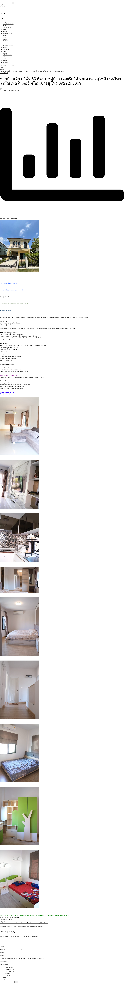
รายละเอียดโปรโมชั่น (8, 24)
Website (2, 955)
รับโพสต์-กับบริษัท (7, 33)
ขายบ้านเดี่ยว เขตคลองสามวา (62, 915)
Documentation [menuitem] (9, 969)
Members (5, 40)
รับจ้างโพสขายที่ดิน (14, 917)
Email (2, 952)
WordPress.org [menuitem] (9, 967)
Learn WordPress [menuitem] (9, 971)
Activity (5, 37)
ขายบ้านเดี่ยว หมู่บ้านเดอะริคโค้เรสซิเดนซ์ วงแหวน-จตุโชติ (22, 915)
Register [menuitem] (5, 979)
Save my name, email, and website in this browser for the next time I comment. (23, 958)
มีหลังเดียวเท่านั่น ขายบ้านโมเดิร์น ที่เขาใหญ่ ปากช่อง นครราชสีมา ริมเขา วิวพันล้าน (21, 925)
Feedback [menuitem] (7, 975)
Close (1, 18)
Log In (4, 29)
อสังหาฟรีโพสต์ (4, 73)
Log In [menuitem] (4, 977)
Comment (3, 946)
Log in (1, 5)
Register (2, 6)
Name (2, 949)
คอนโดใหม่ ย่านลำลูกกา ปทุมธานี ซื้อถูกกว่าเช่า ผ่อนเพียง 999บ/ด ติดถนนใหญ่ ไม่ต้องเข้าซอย (24, 922)
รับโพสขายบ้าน (4, 917)
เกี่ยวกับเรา (5, 26)
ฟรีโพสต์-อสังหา (7, 27)
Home (4, 22)
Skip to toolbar (4, 964)
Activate (5, 35)
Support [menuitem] (7, 973)
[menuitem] (63, 982)
